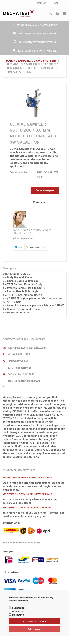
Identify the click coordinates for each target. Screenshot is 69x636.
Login (56, 3)
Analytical (18, 611)
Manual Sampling (18, 60)
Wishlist (41, 3)
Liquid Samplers (45, 60)
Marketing (18, 614)
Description (10, 268)
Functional (18, 607)
